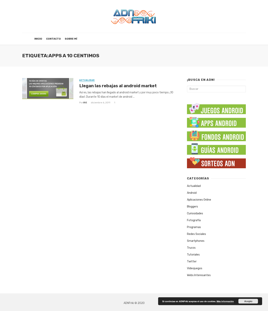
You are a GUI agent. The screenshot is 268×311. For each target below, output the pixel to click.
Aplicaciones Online (199, 199)
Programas (194, 227)
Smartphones (195, 241)
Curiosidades (195, 213)
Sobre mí (71, 38)
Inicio (38, 38)
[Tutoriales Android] (216, 148)
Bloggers (192, 206)
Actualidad (87, 80)
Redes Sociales (196, 234)
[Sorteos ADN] (216, 162)
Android (192, 193)
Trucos (191, 247)
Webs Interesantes (199, 275)
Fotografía (194, 220)
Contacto (53, 38)
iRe (85, 102)
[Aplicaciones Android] (216, 121)
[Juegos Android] (216, 107)
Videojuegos (194, 268)
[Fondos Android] (216, 134)
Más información (225, 301)
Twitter (192, 261)
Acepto (248, 301)
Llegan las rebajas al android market (118, 85)
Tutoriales (193, 254)
